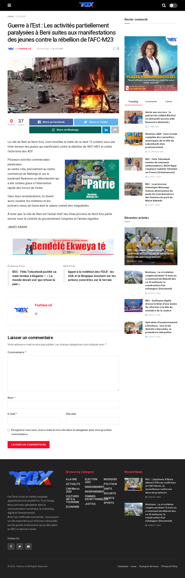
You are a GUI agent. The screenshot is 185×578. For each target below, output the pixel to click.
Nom (12, 397)
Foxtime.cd (24, 48)
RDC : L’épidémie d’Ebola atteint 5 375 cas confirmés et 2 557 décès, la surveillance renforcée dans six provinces (150, 253)
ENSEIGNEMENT (94, 486)
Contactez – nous (127, 566)
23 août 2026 (135, 261)
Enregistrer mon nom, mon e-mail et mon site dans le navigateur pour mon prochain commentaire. (61, 432)
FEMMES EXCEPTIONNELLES (96, 498)
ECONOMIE (72, 506)
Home (11, 16)
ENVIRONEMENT (95, 491)
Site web (71, 413)
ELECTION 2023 (91, 481)
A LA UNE (21, 16)
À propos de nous (148, 566)
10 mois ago (42, 48)
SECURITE (110, 493)
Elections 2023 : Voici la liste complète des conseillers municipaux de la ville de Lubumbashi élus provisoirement (161, 141)
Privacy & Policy (169, 566)
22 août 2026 (153, 337)
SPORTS (109, 502)
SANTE (108, 488)
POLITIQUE (110, 484)
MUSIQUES (110, 479)
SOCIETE (109, 498)
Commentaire (17, 352)
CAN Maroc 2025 (73, 490)
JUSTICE (90, 503)
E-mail (13, 414)
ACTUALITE (73, 484)
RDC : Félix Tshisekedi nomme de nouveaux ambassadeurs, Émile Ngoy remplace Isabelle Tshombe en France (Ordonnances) (161, 166)
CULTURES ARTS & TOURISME (72, 499)
